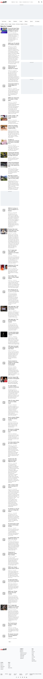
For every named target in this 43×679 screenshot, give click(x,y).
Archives (25, 24)
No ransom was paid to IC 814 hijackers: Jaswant (13, 635)
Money (9, 665)
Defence (6, 24)
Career (9, 666)
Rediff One (21, 651)
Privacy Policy (10, 674)
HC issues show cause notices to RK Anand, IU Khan (13, 525)
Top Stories (4, 21)
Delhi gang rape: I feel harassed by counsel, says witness (13, 308)
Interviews (18, 24)
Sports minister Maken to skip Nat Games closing (13, 419)
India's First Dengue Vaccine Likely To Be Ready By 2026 (13, 127)
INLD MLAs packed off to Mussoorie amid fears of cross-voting (13, 177)
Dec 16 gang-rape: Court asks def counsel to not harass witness (13, 252)
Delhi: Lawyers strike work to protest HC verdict (13, 486)
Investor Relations (20, 674)
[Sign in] (41, 2)
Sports (31, 21)
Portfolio (2, 669)
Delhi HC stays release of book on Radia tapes (13, 402)
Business (15, 21)
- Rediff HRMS (22, 655)
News (10, 21)
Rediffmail (21, 650)
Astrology (33, 659)
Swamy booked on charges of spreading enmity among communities (13, 363)
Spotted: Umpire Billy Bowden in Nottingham (13, 378)
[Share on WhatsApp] (16, 677)
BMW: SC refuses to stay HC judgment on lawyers (13, 209)
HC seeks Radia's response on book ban (13, 386)
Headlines (2, 24)
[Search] (39, 2)
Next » (10, 641)
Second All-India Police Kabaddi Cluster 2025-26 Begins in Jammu (13, 30)
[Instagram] (22, 677)
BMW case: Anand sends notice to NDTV (13, 568)
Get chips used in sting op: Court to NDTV (13, 443)
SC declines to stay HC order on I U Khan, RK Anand (13, 510)
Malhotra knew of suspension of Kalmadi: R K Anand (13, 67)
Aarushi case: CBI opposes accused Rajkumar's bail (12, 460)
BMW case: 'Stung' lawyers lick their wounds (12, 593)
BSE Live (2, 663)
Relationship (10, 667)
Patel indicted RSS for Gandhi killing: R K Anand (13, 85)
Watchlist (2, 667)
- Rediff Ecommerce (23, 654)
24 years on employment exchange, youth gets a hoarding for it (13, 141)
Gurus (33, 658)
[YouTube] (24, 677)
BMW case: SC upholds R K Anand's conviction (13, 44)
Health (9, 663)
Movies (26, 21)
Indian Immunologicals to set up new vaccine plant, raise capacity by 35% (13, 164)
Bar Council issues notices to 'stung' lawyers (12, 624)
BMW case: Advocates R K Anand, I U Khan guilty (13, 99)
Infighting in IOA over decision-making (13, 266)
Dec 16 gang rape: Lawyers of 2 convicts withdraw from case (13, 606)
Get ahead (37, 21)
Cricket (21, 21)
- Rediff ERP (22, 658)
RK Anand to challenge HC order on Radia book (13, 430)
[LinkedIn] (26, 677)
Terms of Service (15, 674)
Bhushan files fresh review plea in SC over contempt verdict (13, 230)
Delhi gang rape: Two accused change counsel (13, 321)
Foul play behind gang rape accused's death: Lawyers (13, 333)
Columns (13, 24)
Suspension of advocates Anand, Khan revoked (12, 553)
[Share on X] (18, 677)
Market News (3, 666)
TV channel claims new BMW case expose (13, 538)
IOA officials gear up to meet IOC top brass (13, 290)
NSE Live (2, 665)
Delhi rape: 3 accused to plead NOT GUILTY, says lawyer (13, 347)
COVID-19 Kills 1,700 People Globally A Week (13, 117)
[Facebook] (20, 677)
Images (10, 24)
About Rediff (1, 674)
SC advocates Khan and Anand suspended (13, 580)
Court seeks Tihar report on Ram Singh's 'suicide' (13, 277)
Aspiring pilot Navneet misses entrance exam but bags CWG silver (13, 154)
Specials (22, 24)
